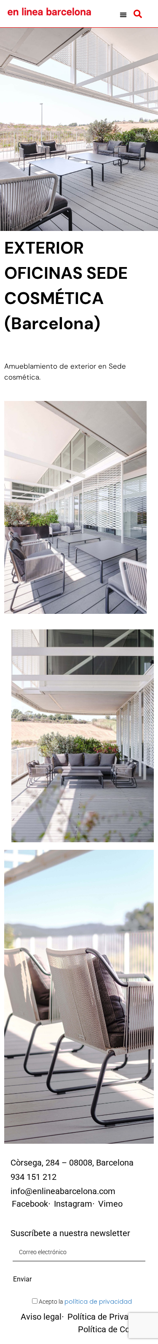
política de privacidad (98, 1301)
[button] (123, 14)
